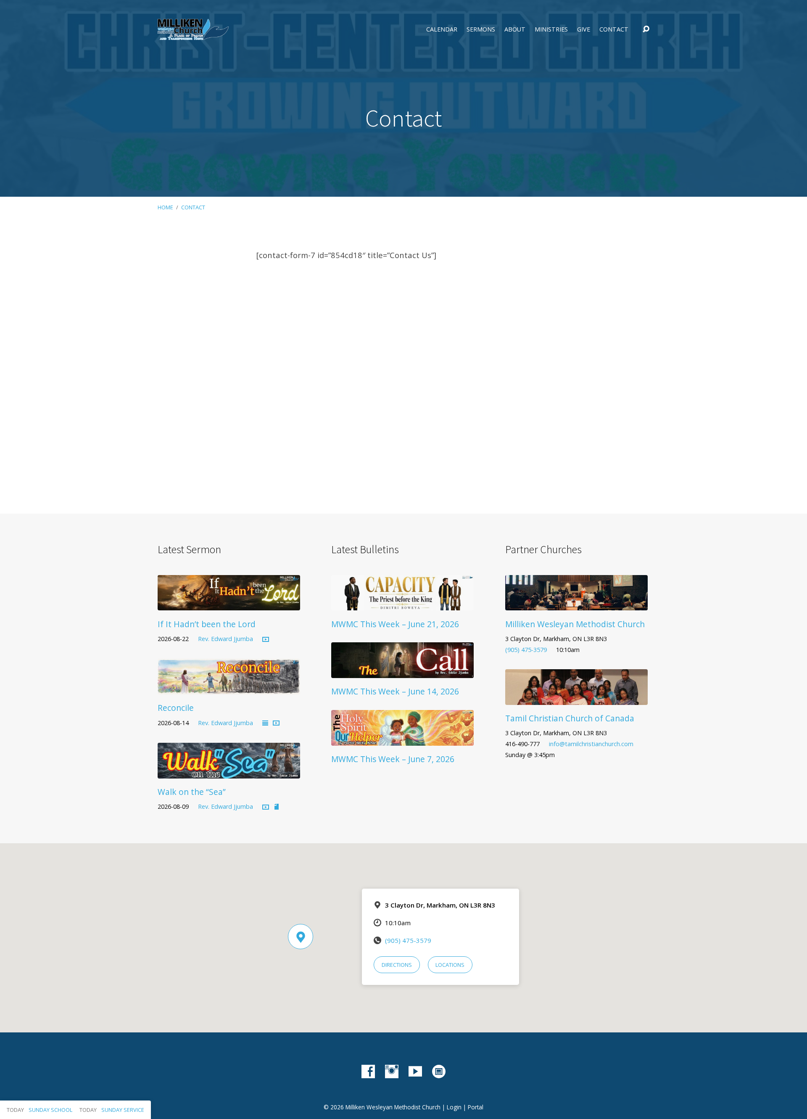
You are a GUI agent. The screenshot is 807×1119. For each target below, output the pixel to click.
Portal (475, 1107)
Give (583, 29)
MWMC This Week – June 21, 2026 (395, 624)
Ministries (551, 29)
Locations (449, 965)
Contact (613, 29)
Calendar (441, 29)
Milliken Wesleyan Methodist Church (575, 624)
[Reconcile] (229, 688)
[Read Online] (265, 723)
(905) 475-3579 (526, 650)
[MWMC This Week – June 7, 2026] (402, 739)
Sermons (481, 29)
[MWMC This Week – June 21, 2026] (402, 604)
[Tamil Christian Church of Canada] (576, 698)
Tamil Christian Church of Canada (569, 718)
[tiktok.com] (439, 1071)
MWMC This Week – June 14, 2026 (395, 691)
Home (165, 207)
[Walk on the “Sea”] (229, 772)
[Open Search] (646, 29)
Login (454, 1107)
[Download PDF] (277, 807)
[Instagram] (391, 1071)
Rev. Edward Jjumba (225, 639)
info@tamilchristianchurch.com (591, 744)
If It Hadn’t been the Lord (207, 624)
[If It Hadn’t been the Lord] (229, 604)
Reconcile (176, 707)
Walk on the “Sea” (192, 791)
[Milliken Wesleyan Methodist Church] (576, 604)
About (514, 29)
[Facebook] (368, 1071)
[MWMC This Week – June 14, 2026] (402, 671)
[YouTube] (415, 1071)
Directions (397, 965)
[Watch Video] (265, 639)
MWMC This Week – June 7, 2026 (392, 759)
